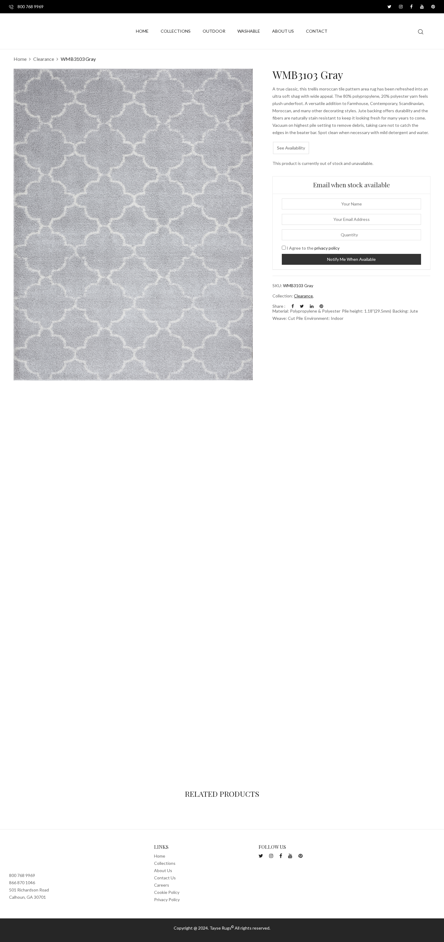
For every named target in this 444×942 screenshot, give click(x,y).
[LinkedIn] (312, 306)
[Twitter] (302, 306)
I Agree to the (312, 248)
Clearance (43, 59)
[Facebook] (292, 306)
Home (20, 59)
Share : (278, 306)
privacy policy (326, 248)
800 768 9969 (30, 6)
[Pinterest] (321, 306)
